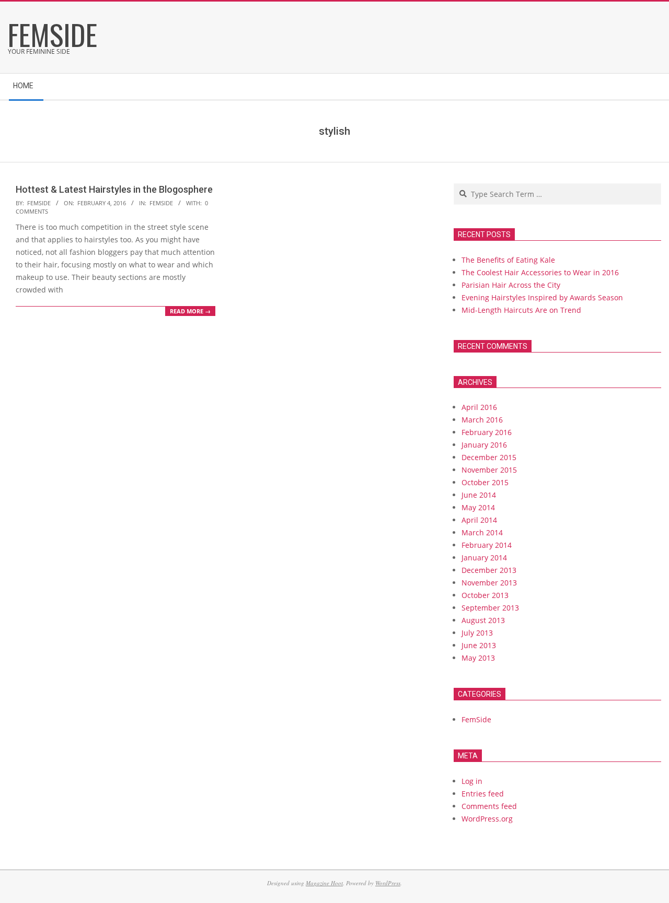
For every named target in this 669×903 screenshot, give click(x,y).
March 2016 (482, 420)
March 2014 (482, 532)
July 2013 (477, 633)
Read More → (190, 311)
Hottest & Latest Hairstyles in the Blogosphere (114, 189)
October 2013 (485, 595)
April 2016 (479, 407)
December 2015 (489, 457)
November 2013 (489, 583)
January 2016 (484, 445)
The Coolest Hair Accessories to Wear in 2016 (540, 272)
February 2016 (487, 432)
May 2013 (478, 658)
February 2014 (487, 545)
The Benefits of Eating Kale (508, 260)
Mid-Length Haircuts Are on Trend (521, 310)
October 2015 (485, 482)
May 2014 (478, 507)
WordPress (387, 883)
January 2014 (484, 557)
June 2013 (479, 645)
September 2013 (490, 608)
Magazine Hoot (324, 883)
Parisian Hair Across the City (511, 285)
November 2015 (489, 470)
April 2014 (479, 520)
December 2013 (489, 570)
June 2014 (479, 495)
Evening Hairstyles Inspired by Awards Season (542, 297)
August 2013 (483, 620)
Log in (472, 781)
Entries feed (483, 794)
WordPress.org (487, 819)
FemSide (161, 203)
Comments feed (489, 806)
